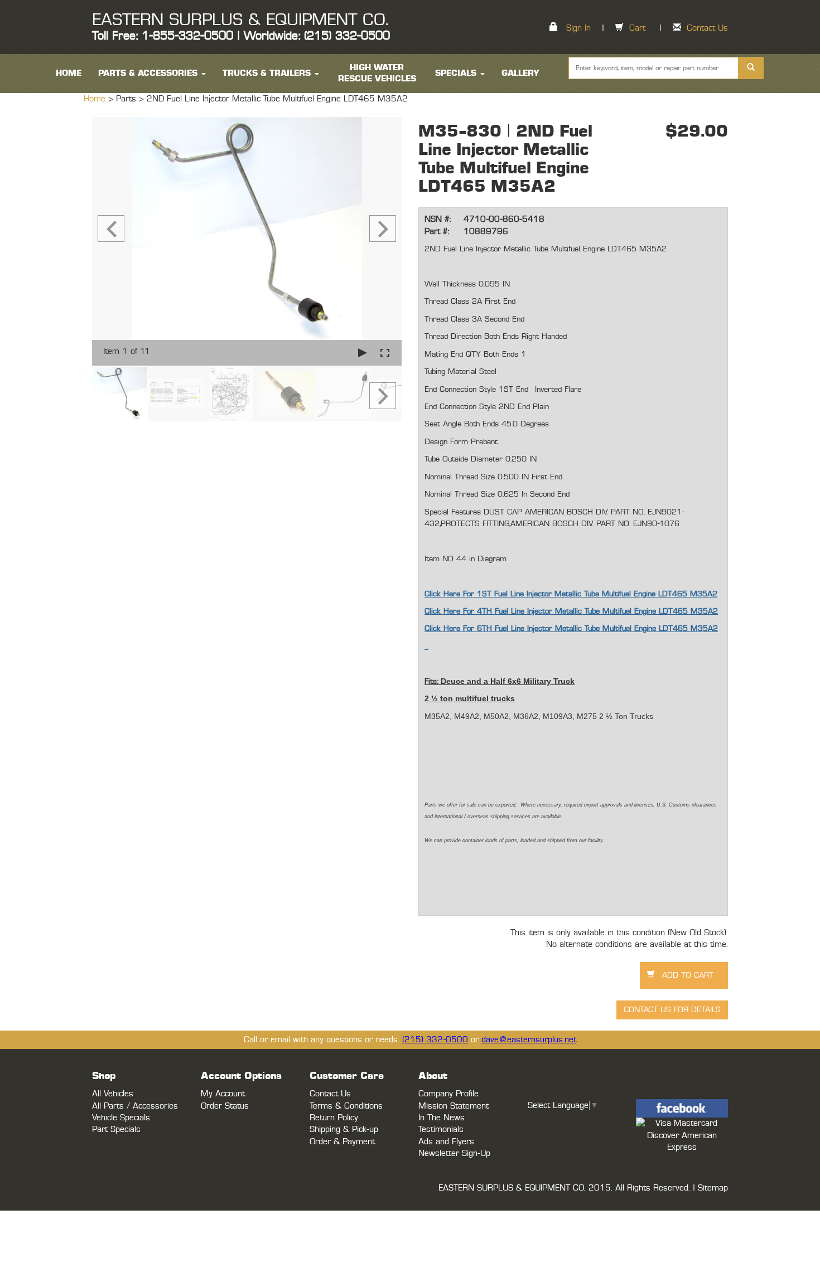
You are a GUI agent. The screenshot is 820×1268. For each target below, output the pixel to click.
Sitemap (713, 1188)
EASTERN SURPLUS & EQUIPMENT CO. (240, 20)
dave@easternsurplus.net (528, 1040)
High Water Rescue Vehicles (377, 73)
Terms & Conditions (346, 1106)
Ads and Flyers (446, 1142)
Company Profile (448, 1094)
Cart (637, 28)
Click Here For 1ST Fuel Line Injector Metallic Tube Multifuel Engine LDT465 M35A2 (571, 594)
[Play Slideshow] (362, 352)
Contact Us (707, 28)
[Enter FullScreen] (384, 352)
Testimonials (441, 1129)
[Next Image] (382, 228)
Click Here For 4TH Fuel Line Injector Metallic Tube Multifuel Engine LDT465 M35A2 (571, 611)
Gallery (520, 73)
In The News (441, 1118)
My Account (223, 1094)
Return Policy (334, 1118)
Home (96, 99)
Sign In (578, 28)
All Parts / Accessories (135, 1106)
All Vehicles (112, 1094)
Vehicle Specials (121, 1118)
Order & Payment (342, 1142)
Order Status (225, 1106)
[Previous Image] (111, 228)
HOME (68, 73)
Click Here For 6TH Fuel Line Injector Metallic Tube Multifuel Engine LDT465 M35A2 (571, 629)
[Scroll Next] (382, 395)
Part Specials (116, 1129)
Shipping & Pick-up (344, 1129)
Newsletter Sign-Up (454, 1153)
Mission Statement (453, 1106)
